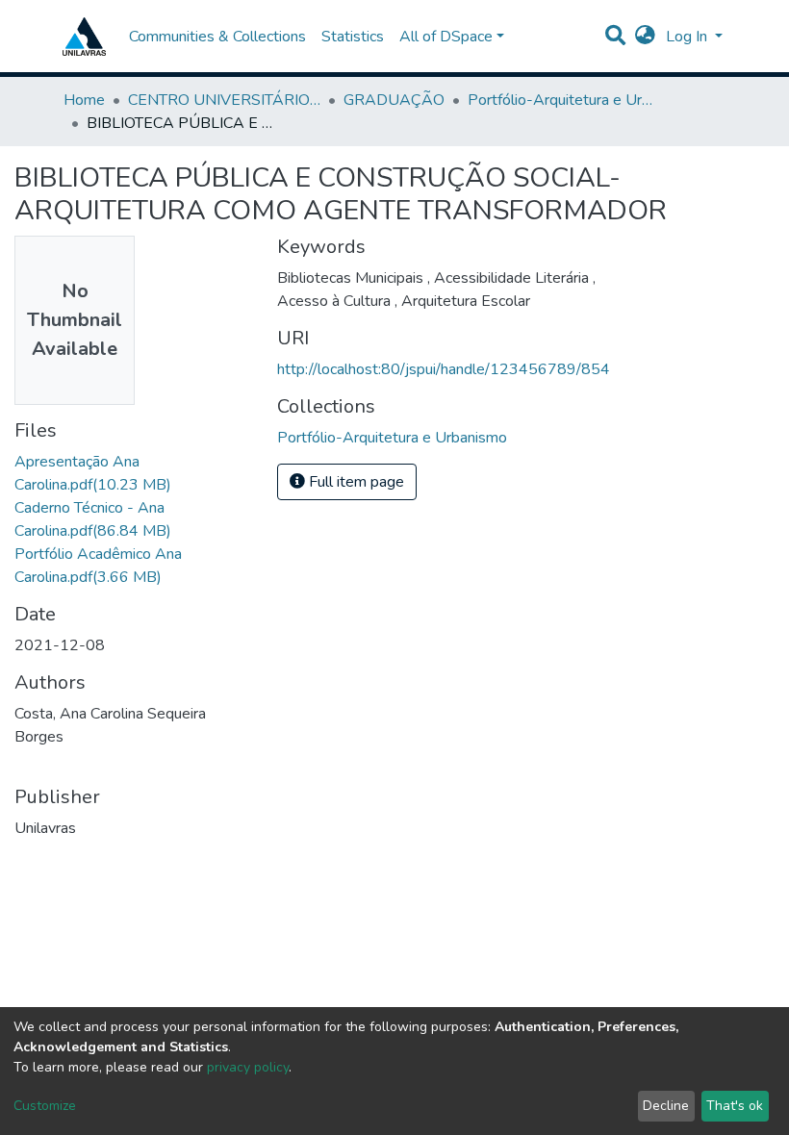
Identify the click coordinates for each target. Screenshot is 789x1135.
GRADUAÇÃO (394, 100)
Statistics (352, 36)
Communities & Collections (217, 36)
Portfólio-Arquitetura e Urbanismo (564, 100)
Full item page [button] (354, 481)
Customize (44, 1106)
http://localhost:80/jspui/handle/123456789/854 (443, 369)
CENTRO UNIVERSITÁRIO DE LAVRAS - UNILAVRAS (224, 100)
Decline (666, 1106)
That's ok (734, 1106)
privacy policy (248, 1067)
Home (84, 100)
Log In (688, 36)
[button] (645, 36)
